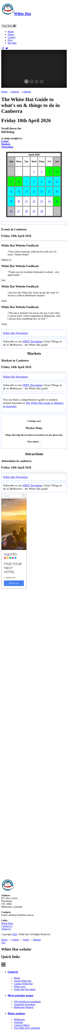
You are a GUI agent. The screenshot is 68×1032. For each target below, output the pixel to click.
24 (49, 201)
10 (49, 181)
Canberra (14, 91)
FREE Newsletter (33, 341)
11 (57, 181)
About (11, 34)
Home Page (7, 923)
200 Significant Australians (27, 1001)
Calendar (26, 91)
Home (11, 31)
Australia (18, 1022)
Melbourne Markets (24, 1007)
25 (57, 201)
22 (34, 201)
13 (18, 191)
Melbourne (19, 1019)
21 (26, 201)
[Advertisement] (34, 734)
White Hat (22, 14)
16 (41, 191)
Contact (11, 37)
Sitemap (37, 939)
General (13, 971)
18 (57, 191)
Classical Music (22, 1025)
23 (41, 201)
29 (34, 211)
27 (18, 211)
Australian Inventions (24, 1004)
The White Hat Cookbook (27, 1028)
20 (18, 201)
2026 (14, 934)
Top (3, 942)
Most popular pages (20, 995)
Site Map (12, 43)
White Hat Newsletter (15, 333)
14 (26, 191)
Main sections (16, 1013)
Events (5, 141)
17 (49, 191)
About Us (6, 929)
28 (26, 211)
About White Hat (22, 980)
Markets (5, 144)
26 (11, 211)
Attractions (7, 147)
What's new (20, 986)
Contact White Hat (23, 983)
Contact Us (6, 926)
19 (11, 201)
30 (41, 211)
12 (11, 191)
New (10, 40)
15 (34, 191)
